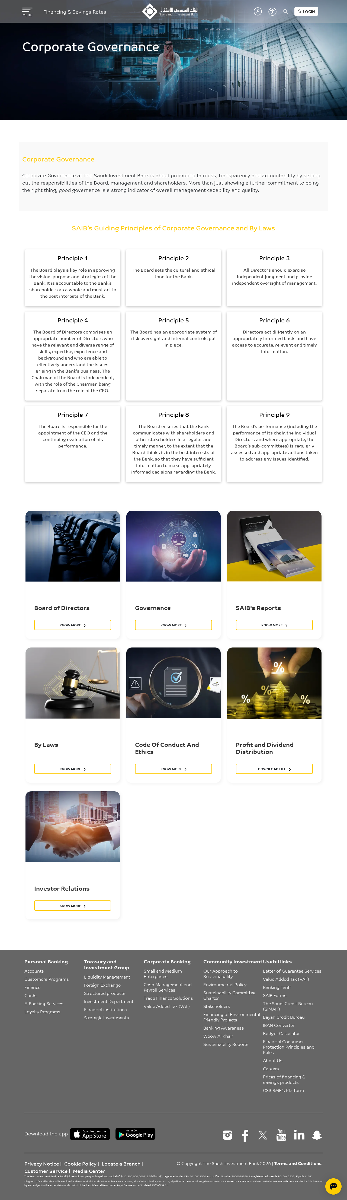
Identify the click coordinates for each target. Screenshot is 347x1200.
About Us (272, 1060)
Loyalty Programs (42, 1011)
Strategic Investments (106, 1017)
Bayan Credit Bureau (284, 1017)
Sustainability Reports (226, 1044)
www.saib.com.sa (286, 1181)
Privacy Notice (41, 1163)
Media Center (89, 1170)
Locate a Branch (121, 1163)
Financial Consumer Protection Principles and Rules (289, 1046)
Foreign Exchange (102, 985)
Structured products (105, 993)
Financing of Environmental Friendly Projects (232, 1016)
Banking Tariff (277, 987)
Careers (271, 1068)
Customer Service (46, 1170)
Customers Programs (46, 979)
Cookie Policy (80, 1163)
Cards (30, 995)
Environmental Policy (224, 984)
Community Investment (232, 961)
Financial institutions (105, 1009)
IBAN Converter (278, 1025)
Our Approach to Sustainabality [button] (221, 973)
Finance (32, 987)
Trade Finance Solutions (168, 998)
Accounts (34, 970)
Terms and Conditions (298, 1163)
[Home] (170, 11)
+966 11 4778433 (238, 1181)
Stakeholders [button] (216, 1006)
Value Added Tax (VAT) (167, 1006)
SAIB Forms (275, 995)
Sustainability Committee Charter (229, 995)
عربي (258, 11)
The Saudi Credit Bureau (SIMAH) (288, 1005)
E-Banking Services (43, 1003)
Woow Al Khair (218, 1036)
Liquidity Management (107, 976)
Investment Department (108, 1001)
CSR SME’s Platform (283, 1090)
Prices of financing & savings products (285, 1079)
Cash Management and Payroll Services (168, 986)
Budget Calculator (281, 1033)
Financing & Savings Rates (74, 11)
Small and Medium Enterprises (163, 973)
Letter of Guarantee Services (292, 970)
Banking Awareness (223, 1027)
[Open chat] (333, 1186)
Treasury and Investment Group (106, 964)
